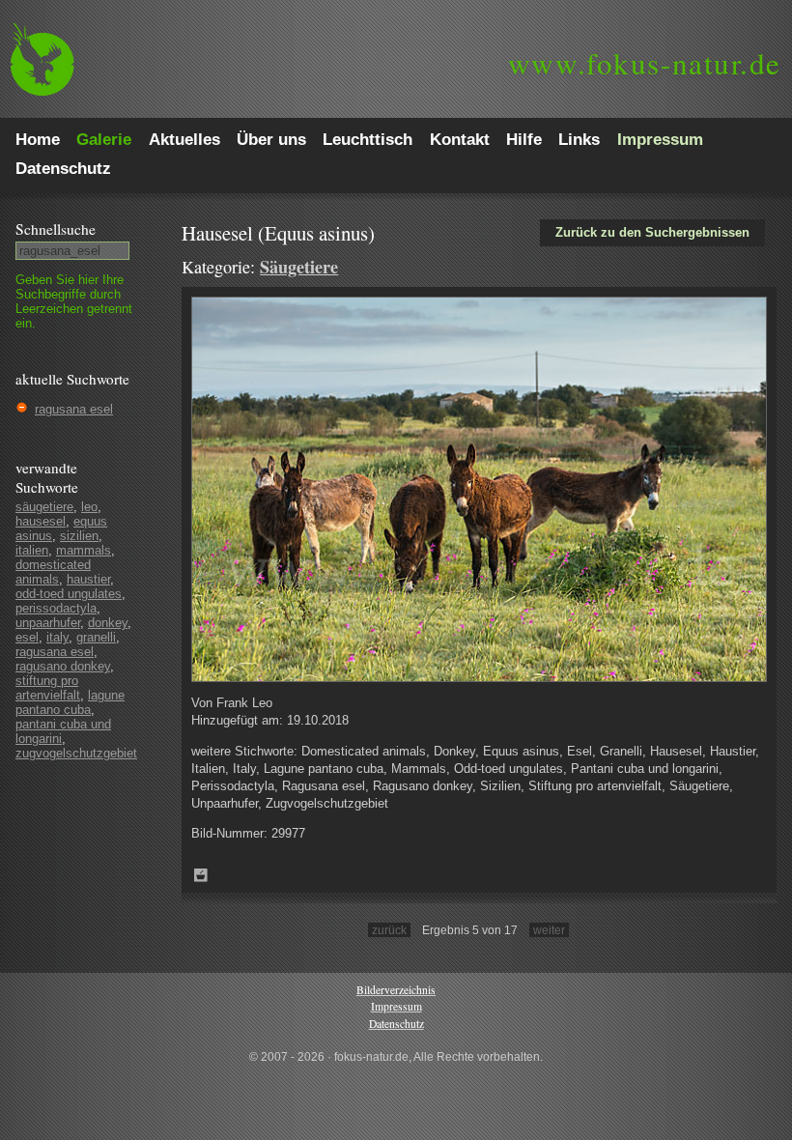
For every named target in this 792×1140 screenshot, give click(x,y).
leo (89, 506)
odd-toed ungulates (68, 593)
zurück (389, 930)
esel (27, 637)
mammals (83, 550)
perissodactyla (56, 608)
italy (57, 637)
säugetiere (44, 506)
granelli (96, 637)
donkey (107, 622)
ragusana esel (74, 409)
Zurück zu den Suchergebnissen (652, 232)
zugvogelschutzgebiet (76, 753)
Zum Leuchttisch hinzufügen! (201, 875)
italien (31, 550)
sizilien (79, 535)
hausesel (40, 521)
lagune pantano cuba (70, 702)
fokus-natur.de (644, 63)
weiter (549, 930)
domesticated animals (53, 571)
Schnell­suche (55, 229)
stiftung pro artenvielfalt (47, 687)
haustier (88, 579)
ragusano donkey (62, 666)
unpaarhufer (47, 622)
